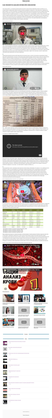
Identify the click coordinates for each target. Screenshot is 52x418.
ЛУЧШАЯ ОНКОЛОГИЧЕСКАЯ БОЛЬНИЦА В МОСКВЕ (16, 341)
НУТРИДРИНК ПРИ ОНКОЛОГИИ (13, 376)
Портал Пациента (26, 415)
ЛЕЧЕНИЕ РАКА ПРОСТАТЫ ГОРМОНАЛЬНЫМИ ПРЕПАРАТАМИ (18, 353)
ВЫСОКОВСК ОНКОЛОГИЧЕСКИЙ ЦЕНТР (15, 347)
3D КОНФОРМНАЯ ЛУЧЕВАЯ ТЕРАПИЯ (14, 400)
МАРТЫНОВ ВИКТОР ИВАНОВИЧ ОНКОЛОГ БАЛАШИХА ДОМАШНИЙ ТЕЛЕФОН (21, 382)
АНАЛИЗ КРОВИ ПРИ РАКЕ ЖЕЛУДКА (14, 388)
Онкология (26, 1)
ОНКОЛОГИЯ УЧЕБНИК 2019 (12, 359)
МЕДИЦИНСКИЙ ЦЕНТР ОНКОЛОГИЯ (14, 370)
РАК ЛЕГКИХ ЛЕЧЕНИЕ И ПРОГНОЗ (14, 394)
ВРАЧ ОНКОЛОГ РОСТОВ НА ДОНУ (14, 365)
